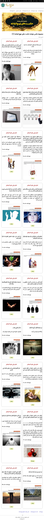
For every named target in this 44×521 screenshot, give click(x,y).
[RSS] (9, 1)
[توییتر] (0, 1)
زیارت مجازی (34, 1)
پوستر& (32, 461)
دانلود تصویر (32, 126)
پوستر (33, 178)
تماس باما (24, 1)
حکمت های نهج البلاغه (34, 512)
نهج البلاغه (41, 512)
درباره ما (29, 1)
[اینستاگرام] (7, 1)
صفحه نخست (40, 1)
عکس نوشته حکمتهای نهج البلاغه (24, 512)
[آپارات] (5, 1)
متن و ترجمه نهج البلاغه (26, 11)
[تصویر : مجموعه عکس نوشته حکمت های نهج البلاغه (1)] (22, 31)
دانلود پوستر (32, 79)
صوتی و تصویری (18, 11)
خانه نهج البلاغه (12, 11)
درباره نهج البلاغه (40, 11)
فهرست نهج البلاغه (34, 11)
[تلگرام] (3, 1)
